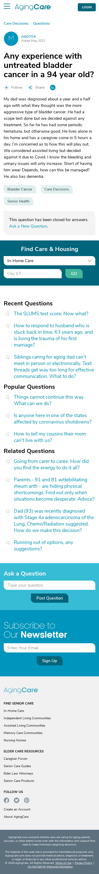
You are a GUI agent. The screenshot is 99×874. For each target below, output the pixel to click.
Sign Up (49, 661)
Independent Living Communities (27, 718)
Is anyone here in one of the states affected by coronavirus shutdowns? (52, 418)
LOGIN (87, 7)
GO (74, 273)
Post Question (49, 598)
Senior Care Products (19, 781)
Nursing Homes (15, 740)
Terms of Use (63, 863)
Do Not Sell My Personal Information (50, 866)
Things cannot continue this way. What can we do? (49, 400)
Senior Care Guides (17, 766)
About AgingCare (16, 817)
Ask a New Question (28, 226)
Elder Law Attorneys (18, 773)
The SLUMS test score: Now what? (51, 313)
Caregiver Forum (15, 759)
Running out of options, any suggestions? (43, 545)
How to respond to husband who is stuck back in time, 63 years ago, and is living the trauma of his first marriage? (53, 335)
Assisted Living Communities (24, 725)
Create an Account (17, 809)
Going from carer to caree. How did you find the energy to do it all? (51, 464)
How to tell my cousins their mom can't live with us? (50, 437)
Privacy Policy (83, 863)
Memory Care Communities (23, 733)
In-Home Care (14, 711)
